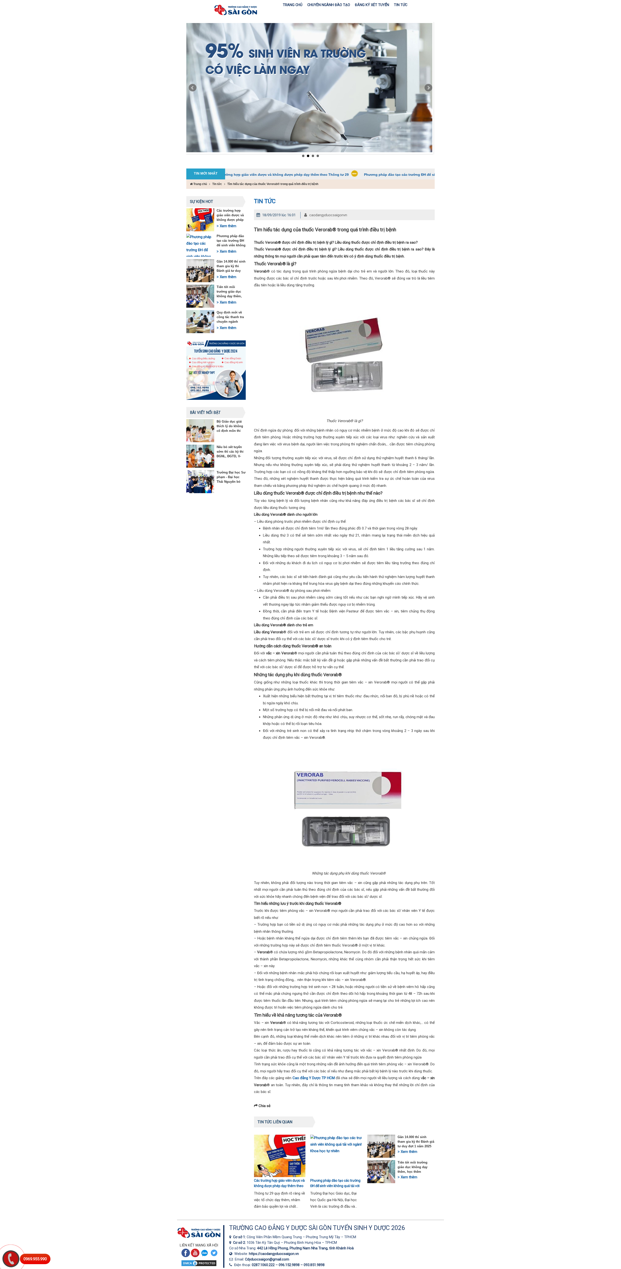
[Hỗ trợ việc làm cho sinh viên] (309, 87)
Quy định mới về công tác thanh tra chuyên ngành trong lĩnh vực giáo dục (231, 322)
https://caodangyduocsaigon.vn (274, 1254)
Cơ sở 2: (240, 1242)
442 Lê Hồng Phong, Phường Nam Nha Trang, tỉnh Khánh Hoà (305, 1248)
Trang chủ (200, 184)
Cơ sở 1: (240, 1237)
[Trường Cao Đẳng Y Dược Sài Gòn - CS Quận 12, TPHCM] (231, 1237)
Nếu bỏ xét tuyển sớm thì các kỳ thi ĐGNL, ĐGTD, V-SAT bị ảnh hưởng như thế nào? (230, 456)
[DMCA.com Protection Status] (199, 1265)
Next (428, 88)
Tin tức (217, 184)
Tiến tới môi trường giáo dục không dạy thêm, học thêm (412, 1167)
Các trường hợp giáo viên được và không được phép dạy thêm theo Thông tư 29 (230, 220)
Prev (192, 88)
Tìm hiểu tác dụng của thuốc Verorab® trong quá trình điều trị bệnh (272, 184)
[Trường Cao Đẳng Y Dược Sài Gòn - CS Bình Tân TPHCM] (231, 1242)
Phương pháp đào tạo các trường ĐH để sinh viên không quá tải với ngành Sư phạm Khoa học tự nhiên (393, 175)
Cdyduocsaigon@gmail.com (267, 1259)
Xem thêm (227, 226)
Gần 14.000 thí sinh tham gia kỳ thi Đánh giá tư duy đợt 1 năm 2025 (416, 1141)
